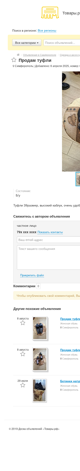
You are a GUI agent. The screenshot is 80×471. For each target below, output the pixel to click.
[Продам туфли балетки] (40, 328)
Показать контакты (50, 232)
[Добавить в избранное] (13, 60)
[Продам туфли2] (40, 360)
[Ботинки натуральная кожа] (39, 391)
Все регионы (47, 30)
